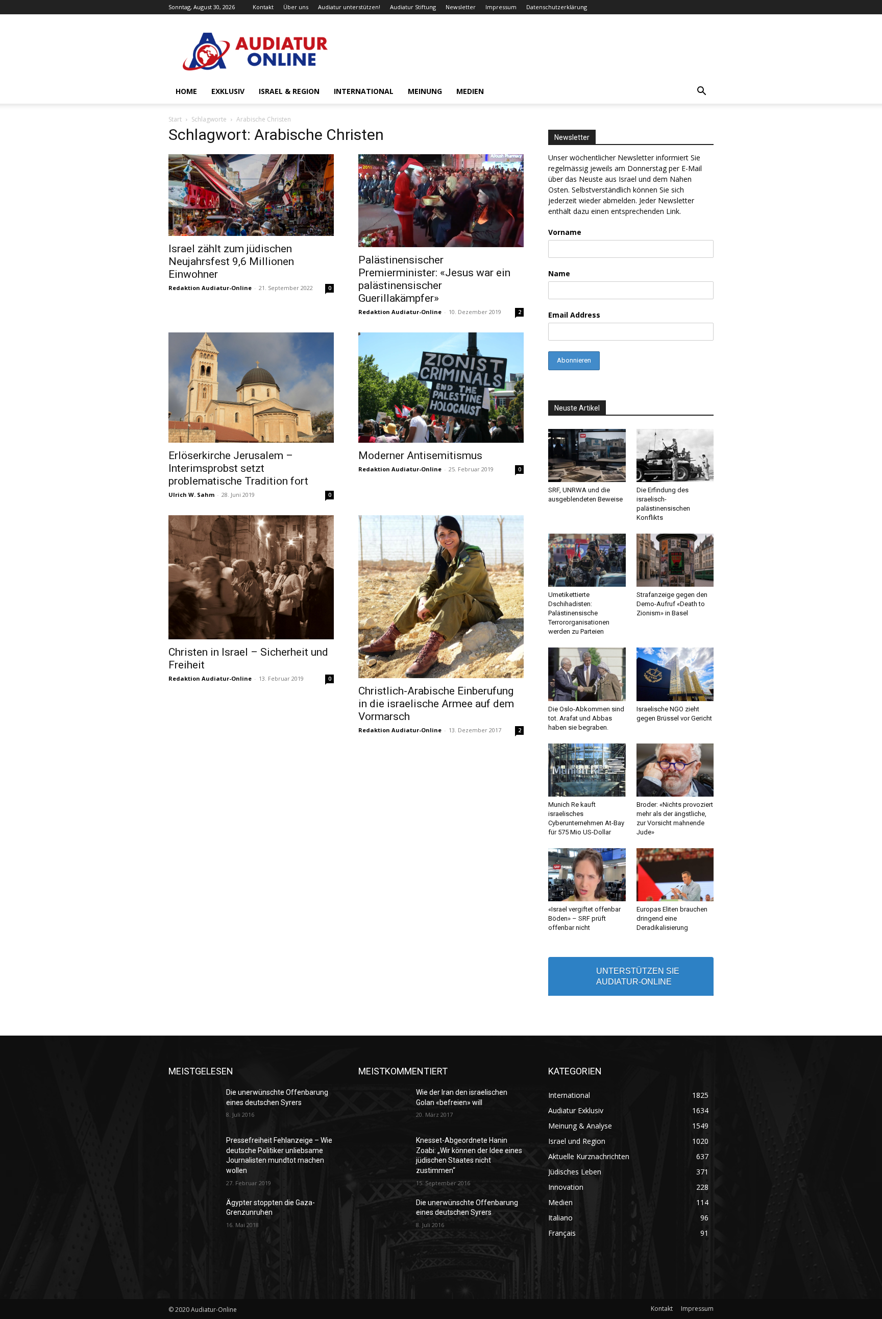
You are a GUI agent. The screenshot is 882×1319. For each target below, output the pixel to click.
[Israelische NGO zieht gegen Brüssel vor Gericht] (675, 674)
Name (559, 273)
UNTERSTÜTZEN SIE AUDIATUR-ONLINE (637, 976)
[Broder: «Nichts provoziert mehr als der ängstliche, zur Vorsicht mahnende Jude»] (675, 770)
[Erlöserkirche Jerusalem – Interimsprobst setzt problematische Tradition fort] (251, 387)
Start (175, 119)
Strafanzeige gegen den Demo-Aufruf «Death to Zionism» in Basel (671, 604)
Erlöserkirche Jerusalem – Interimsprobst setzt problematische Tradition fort (238, 468)
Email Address (574, 315)
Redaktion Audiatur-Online (210, 288)
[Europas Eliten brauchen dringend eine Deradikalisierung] (675, 874)
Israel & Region (289, 91)
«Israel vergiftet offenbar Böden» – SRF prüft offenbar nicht (584, 918)
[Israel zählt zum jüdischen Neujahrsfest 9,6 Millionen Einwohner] (251, 195)
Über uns (295, 7)
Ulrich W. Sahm (191, 494)
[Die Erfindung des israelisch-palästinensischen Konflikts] (675, 455)
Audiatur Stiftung (413, 7)
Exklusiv (227, 91)
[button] (701, 92)
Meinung (425, 91)
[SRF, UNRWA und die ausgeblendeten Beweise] (587, 455)
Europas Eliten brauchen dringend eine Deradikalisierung (671, 918)
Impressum (501, 7)
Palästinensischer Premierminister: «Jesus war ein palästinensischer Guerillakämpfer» (434, 279)
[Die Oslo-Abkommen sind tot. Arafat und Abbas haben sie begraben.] (587, 674)
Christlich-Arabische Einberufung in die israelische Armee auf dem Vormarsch (436, 704)
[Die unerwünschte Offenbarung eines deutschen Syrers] (193, 1105)
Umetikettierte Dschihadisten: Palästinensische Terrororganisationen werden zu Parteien (578, 613)
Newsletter (461, 7)
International (364, 91)
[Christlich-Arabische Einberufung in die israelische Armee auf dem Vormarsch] (441, 596)
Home (186, 91)
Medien (470, 91)
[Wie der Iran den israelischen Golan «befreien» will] (383, 1105)
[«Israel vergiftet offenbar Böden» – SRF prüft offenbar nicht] (587, 874)
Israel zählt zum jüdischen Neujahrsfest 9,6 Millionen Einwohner (231, 261)
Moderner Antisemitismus (420, 455)
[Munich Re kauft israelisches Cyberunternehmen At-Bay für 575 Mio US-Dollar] (587, 770)
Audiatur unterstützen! (349, 7)
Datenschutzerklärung (556, 7)
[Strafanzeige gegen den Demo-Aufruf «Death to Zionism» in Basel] (675, 560)
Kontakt (263, 7)
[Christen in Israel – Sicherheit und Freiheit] (251, 577)
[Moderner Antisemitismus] (441, 387)
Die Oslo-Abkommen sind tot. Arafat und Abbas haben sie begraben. (586, 718)
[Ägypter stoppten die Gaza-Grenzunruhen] (193, 1215)
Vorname (564, 232)
